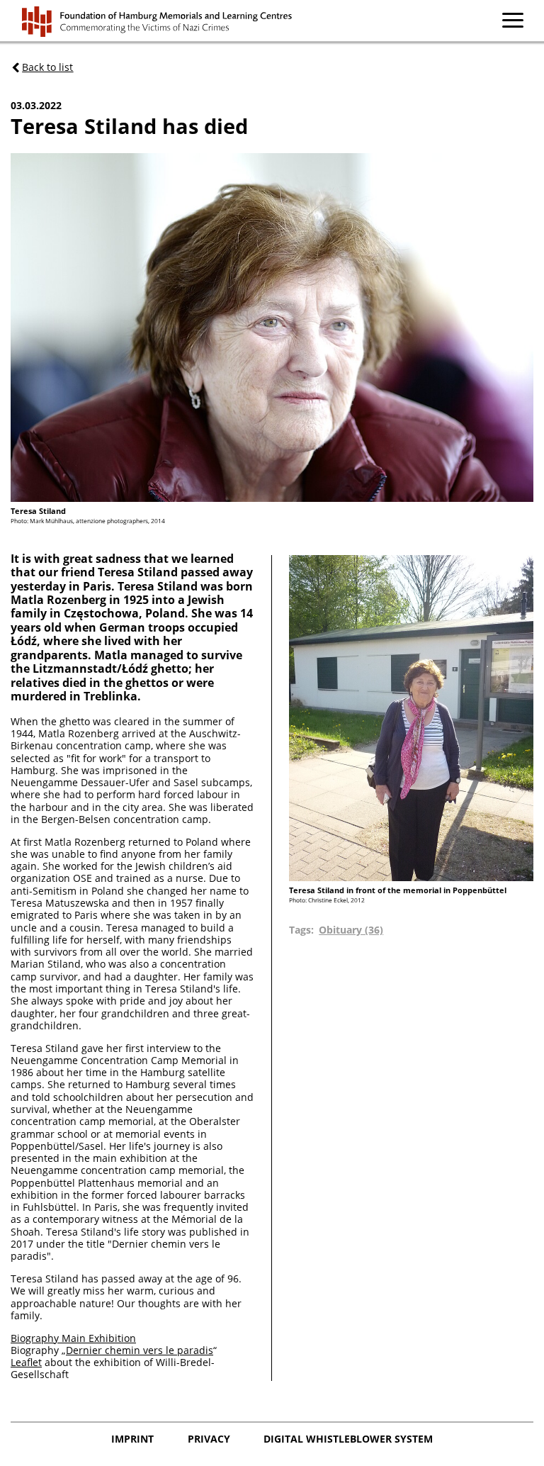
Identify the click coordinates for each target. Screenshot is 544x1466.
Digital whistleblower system (348, 1439)
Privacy (210, 1439)
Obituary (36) (351, 929)
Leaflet (26, 1362)
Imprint (134, 1439)
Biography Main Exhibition (73, 1338)
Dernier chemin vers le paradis (139, 1350)
